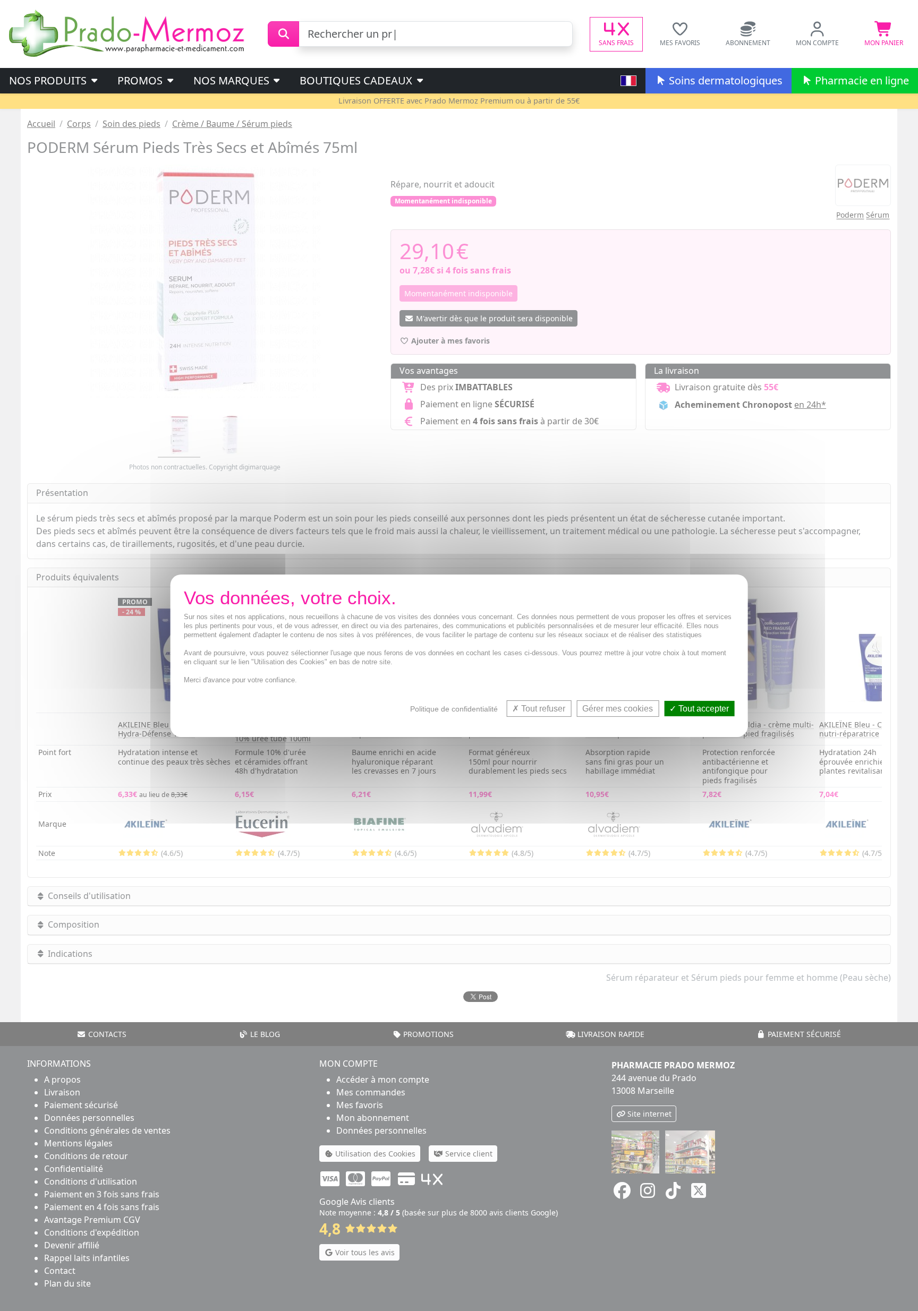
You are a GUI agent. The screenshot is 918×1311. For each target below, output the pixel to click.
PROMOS (141, 80)
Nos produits (49, 80)
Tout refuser (542, 708)
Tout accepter (702, 708)
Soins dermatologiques (724, 80)
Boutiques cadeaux (357, 80)
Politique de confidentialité (454, 708)
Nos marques (232, 80)
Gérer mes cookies (617, 708)
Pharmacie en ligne (860, 80)
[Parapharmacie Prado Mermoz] (128, 33)
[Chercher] (283, 34)
